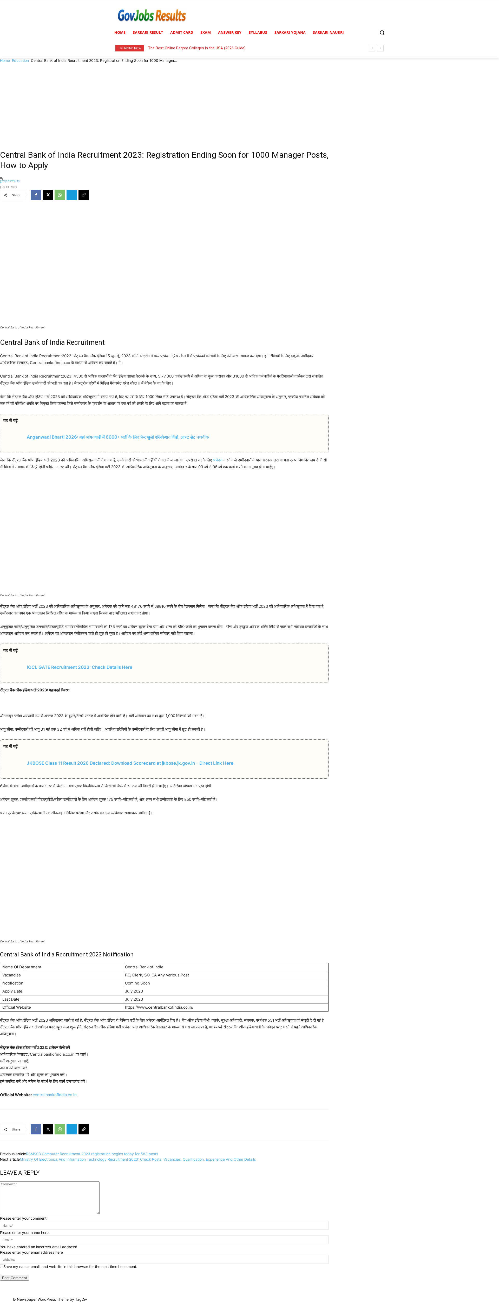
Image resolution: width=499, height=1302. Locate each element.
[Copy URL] (83, 195)
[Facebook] (36, 195)
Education (20, 60)
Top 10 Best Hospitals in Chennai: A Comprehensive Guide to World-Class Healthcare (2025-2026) (232, 48)
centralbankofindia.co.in (55, 1094)
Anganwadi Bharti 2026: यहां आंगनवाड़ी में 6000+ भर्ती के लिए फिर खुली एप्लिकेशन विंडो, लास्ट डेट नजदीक (118, 437)
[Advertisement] (249, 102)
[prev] (372, 48)
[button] (382, 32)
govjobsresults (9, 181)
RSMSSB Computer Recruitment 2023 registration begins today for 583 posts (92, 1154)
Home (5, 60)
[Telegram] (72, 195)
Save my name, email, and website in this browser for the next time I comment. (70, 1266)
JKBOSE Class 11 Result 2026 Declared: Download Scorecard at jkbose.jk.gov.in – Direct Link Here (130, 763)
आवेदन (217, 460)
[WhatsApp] (60, 195)
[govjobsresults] (152, 16)
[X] (48, 195)
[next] (380, 48)
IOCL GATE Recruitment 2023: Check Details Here (79, 667)
